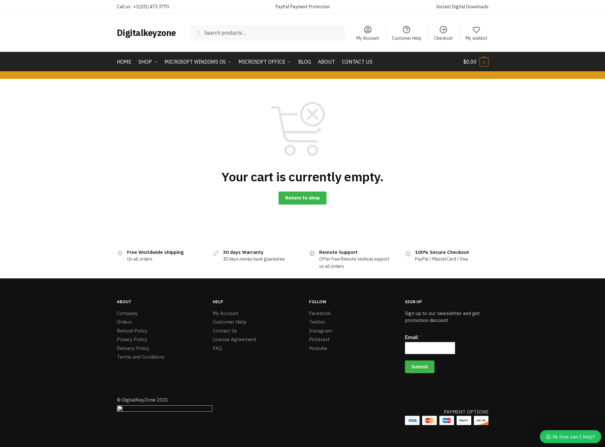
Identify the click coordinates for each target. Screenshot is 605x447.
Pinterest (319, 339)
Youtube (318, 348)
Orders (124, 322)
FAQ (217, 348)
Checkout (443, 38)
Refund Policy (132, 331)
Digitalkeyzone (146, 32)
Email (413, 337)
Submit (419, 367)
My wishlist (476, 38)
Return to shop (302, 198)
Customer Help (406, 38)
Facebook (320, 313)
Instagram (320, 331)
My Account (367, 38)
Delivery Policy (133, 348)
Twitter (317, 322)
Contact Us (225, 331)
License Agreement (235, 339)
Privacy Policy (132, 339)
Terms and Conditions (141, 357)
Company (127, 313)
